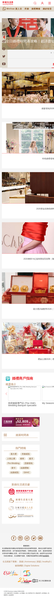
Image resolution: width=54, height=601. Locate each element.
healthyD (46, 562)
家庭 (39, 562)
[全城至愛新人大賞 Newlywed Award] (21, 508)
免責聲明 (46, 556)
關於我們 (9, 593)
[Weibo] (4, 41)
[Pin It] (4, 49)
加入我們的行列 (30, 593)
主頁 (5, 593)
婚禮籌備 (36, 9)
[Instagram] (4, 33)
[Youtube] (4, 64)
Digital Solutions (31, 566)
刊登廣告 (16, 593)
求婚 (26, 9)
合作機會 (22, 593)
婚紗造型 (47, 9)
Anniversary (30, 562)
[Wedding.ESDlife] (8, 3)
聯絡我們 (38, 593)
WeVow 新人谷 (14, 9)
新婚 (21, 562)
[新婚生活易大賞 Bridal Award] (21, 500)
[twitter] (4, 56)
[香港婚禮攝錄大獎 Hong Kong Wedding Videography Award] (21, 516)
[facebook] (4, 26)
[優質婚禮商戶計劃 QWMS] (21, 492)
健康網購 (19, 566)
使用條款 (44, 593)
